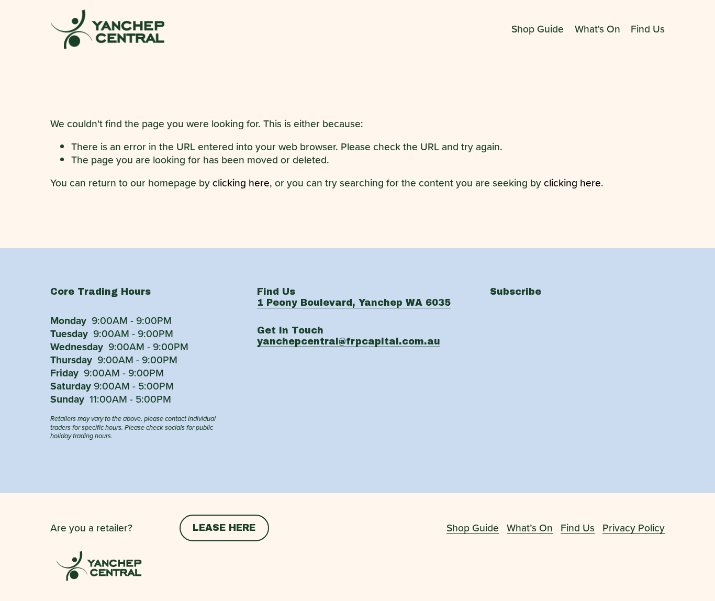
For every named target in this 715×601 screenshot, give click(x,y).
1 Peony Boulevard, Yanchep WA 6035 (354, 303)
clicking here (241, 182)
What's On (597, 29)
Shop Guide (537, 29)
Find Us (648, 29)
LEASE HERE (224, 528)
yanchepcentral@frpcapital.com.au (348, 342)
